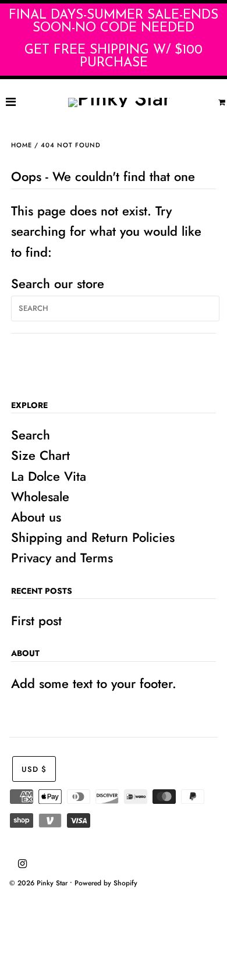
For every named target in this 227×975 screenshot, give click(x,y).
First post (36, 620)
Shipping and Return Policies (93, 537)
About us (36, 517)
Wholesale (40, 496)
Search (30, 435)
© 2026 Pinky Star (38, 883)
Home (21, 145)
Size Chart (40, 455)
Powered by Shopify (106, 883)
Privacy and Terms (62, 557)
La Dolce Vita (48, 476)
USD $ (34, 769)
